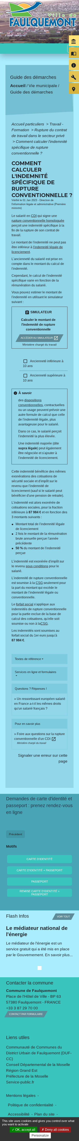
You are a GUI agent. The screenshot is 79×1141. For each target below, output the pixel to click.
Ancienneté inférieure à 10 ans (43, 363)
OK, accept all (24, 1129)
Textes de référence (28, 659)
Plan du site (44, 1114)
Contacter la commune (29, 982)
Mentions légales (21, 1095)
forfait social (24, 604)
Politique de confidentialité (30, 1105)
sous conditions (37, 566)
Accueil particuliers (28, 124)
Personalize (40, 1135)
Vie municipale (43, 85)
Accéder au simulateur (39, 338)
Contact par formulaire (26, 1014)
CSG (39, 583)
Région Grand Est (21, 1070)
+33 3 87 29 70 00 (22, 1008)
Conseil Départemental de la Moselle (38, 1064)
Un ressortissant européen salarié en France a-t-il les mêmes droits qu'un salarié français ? (39, 703)
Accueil (18, 85)
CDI (34, 216)
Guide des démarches (31, 92)
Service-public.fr (20, 1082)
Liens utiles (18, 1037)
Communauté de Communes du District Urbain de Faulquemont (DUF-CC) (39, 1053)
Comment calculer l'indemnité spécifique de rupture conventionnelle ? (39, 147)
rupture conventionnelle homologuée (38, 220)
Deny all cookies (56, 1129)
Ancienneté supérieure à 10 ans (44, 377)
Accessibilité (19, 1114)
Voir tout (63, 916)
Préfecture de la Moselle (27, 1076)
